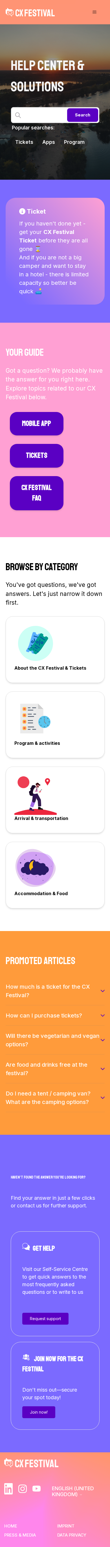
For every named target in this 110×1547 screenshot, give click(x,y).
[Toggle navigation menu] (95, 12)
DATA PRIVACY (71, 1535)
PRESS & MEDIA (20, 1535)
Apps (48, 142)
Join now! (39, 1412)
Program (74, 142)
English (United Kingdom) (73, 1491)
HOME (10, 1526)
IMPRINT (65, 1526)
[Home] (30, 12)
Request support (45, 1318)
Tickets (24, 142)
